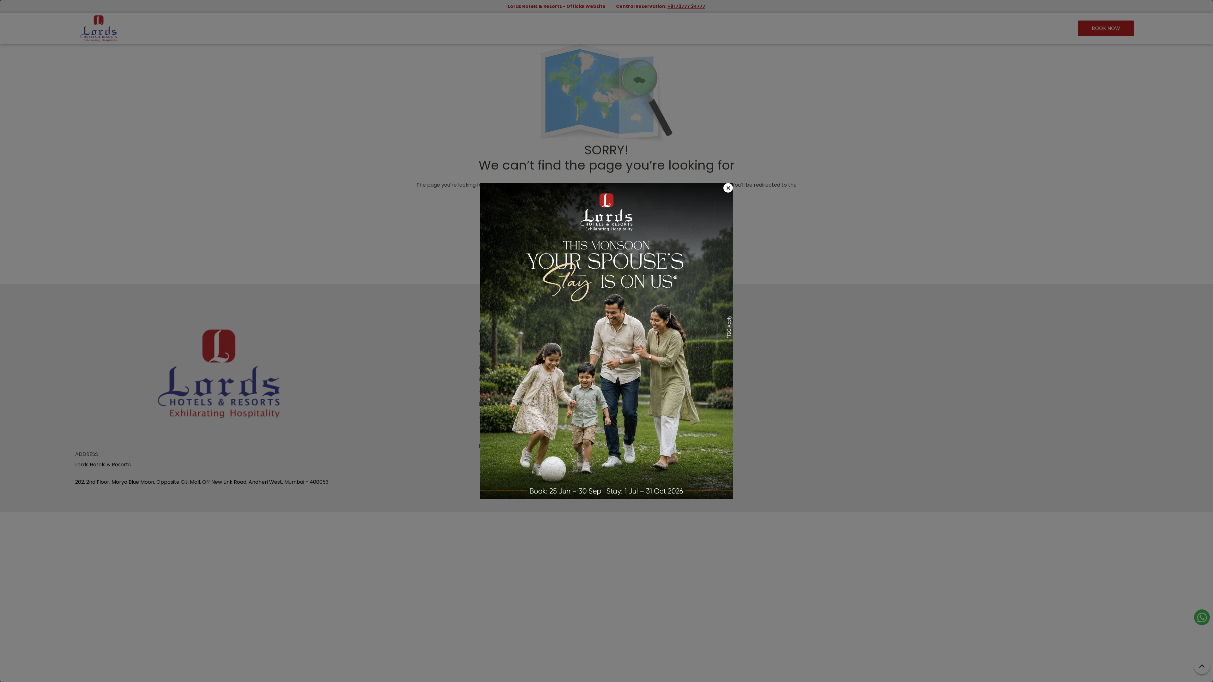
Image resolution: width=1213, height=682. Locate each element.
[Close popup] (728, 188)
